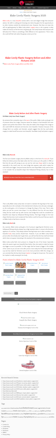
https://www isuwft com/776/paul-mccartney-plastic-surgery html (20, 383)
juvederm (41, 414)
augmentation (7, 408)
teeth (36, 417)
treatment (39, 417)
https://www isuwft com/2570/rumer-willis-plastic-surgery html (20, 389)
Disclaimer (5, 428)
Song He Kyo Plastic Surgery (28, 320)
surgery (33, 27)
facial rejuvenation (13, 414)
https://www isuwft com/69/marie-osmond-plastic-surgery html (20, 397)
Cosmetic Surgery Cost (43, 7)
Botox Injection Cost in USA (28, 341)
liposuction (51, 414)
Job (14, 155)
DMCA (4, 432)
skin (33, 417)
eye (36, 411)
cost (32, 411)
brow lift (7, 411)
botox (25, 408)
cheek (15, 411)
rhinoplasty (20, 417)
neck (8, 417)
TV (24, 7)
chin (30, 411)
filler (22, 414)
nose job (46, 158)
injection (33, 414)
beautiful (18, 20)
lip (47, 414)
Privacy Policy (6, 434)
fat (20, 414)
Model (29, 7)
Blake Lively (6, 20)
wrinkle (47, 417)
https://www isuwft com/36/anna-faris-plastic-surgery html (19, 395)
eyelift (46, 411)
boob (21, 408)
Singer (20, 7)
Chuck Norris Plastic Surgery (28, 312)
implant (28, 253)
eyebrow (38, 411)
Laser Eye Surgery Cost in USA (28, 355)
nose (15, 417)
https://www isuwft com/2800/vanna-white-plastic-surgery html (20, 385)
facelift (4, 414)
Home (9, 7)
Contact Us (6, 424)
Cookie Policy (6, 426)
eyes (27, 120)
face (49, 411)
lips (2, 417)
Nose (11, 155)
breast (30, 408)
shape (40, 163)
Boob (11, 223)
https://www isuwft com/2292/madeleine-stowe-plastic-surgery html (21, 399)
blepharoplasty (15, 408)
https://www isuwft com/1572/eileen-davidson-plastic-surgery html (21, 387)
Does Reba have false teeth (10, 391)
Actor (34, 7)
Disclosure (5, 430)
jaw (37, 414)
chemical (27, 411)
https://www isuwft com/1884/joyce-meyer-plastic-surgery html (20, 393)
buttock (11, 411)
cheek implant (21, 411)
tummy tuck (43, 417)
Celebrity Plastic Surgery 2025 (28, 3)
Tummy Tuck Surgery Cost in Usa (28, 327)
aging (2, 408)
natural (5, 417)
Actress (14, 7)
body (10, 233)
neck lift (11, 417)
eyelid (42, 411)
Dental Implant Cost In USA (28, 370)
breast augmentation (39, 408)
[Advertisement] (28, 46)
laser (46, 414)
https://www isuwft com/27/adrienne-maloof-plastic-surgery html (20, 381)
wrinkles (51, 417)
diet (34, 411)
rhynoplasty (27, 417)
